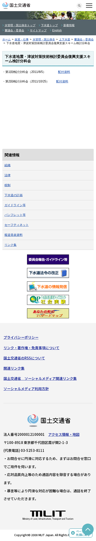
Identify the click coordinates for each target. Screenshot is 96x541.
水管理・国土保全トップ (20, 25)
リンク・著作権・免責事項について (31, 347)
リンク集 (10, 245)
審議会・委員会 (14, 30)
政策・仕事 (22, 39)
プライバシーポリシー (20, 337)
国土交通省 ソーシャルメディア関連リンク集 (40, 378)
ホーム (6, 39)
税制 (7, 185)
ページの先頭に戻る (83, 533)
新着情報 (69, 25)
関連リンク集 (13, 368)
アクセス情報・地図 (63, 434)
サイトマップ (38, 30)
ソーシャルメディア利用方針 (26, 388)
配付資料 (64, 72)
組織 (7, 165)
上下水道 (64, 39)
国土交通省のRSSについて (24, 357)
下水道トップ (49, 25)
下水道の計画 (13, 195)
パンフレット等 (15, 215)
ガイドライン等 (15, 205)
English (57, 30)
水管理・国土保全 (44, 39)
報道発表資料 (13, 235)
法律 (7, 175)
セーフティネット (16, 225)
